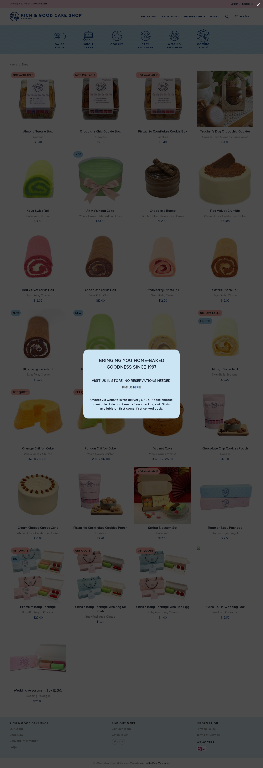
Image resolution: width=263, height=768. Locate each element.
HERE (136, 387)
